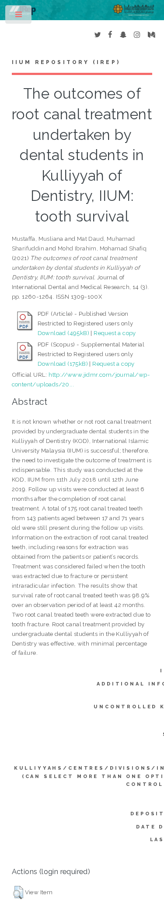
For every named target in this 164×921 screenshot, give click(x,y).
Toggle (19, 16)
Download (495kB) (63, 332)
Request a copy (115, 332)
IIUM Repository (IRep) (66, 62)
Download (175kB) (63, 363)
